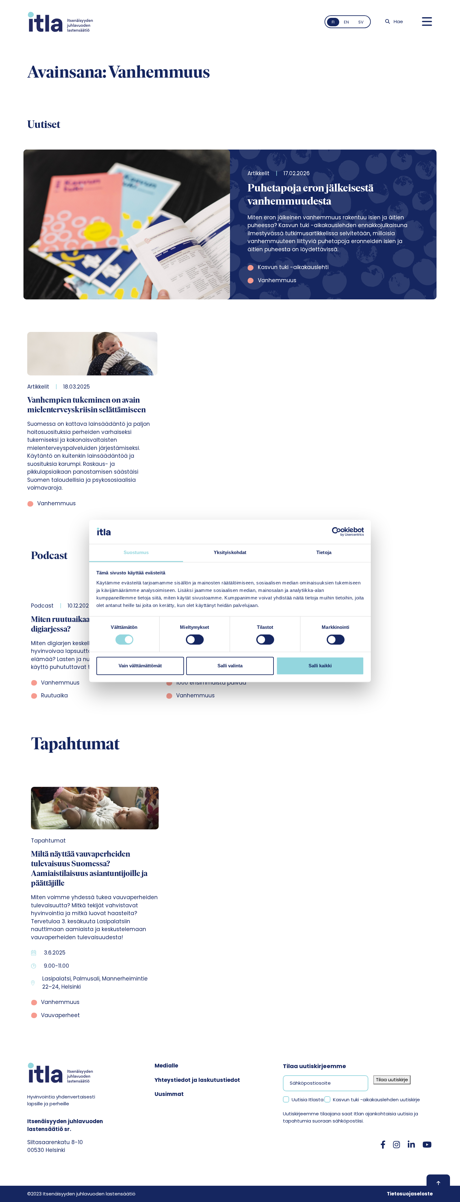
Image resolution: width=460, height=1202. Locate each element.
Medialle (166, 1065)
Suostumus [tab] (136, 552)
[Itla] (60, 22)
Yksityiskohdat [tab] (230, 552)
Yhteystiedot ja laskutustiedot (197, 1080)
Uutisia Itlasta (308, 1099)
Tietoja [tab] (323, 552)
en (346, 22)
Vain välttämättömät (140, 665)
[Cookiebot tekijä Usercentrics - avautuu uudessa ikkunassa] (336, 532)
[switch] (195, 640)
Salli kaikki (320, 665)
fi (333, 22)
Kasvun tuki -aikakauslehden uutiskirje (376, 1099)
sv (361, 22)
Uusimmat (169, 1094)
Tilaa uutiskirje (392, 1079)
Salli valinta (230, 665)
